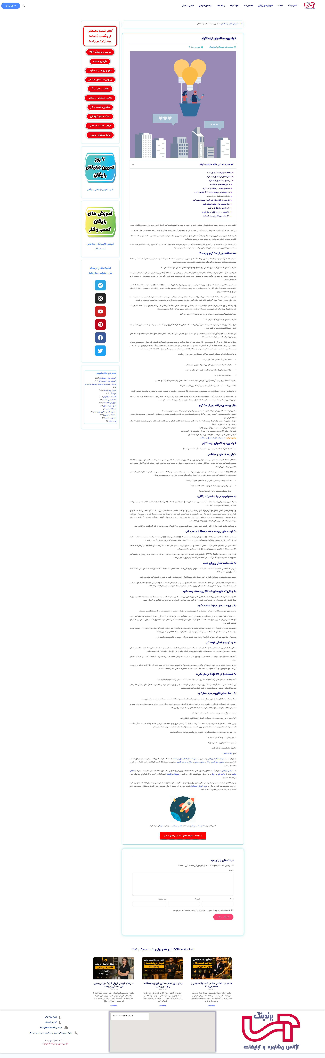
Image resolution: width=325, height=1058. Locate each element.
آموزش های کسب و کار (107, 381)
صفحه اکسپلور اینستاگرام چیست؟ (219, 172)
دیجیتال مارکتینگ (173, 774)
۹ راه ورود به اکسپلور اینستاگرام (220, 180)
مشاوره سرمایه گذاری (184, 762)
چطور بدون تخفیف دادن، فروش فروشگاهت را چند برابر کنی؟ (162, 985)
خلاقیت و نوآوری (109, 396)
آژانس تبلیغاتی (227, 770)
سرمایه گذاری (111, 408)
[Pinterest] (100, 324)
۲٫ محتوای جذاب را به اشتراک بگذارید (216, 188)
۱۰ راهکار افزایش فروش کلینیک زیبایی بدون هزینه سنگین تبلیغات (113, 985)
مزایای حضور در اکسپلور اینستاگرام (219, 176)
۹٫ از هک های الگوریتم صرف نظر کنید (216, 216)
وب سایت (112, 421)
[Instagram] (100, 298)
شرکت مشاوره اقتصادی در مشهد (184, 758)
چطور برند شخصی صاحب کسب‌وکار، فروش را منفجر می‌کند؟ (211, 985)
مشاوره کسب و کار (198, 825)
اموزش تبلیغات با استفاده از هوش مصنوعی (100, 384)
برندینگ (113, 393)
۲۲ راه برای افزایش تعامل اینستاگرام (212, 438)
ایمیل (197, 899)
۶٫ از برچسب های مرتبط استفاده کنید (216, 204)
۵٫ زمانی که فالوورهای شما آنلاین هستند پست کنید (211, 200)
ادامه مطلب (211, 1005)
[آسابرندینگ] (309, 5)
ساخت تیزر (221, 774)
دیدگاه (230, 870)
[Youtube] (100, 311)
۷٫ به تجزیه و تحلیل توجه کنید (219, 208)
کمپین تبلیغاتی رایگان (97, 190)
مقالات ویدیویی (110, 415)
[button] (133, 164)
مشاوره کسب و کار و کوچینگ (105, 411)
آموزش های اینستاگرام (229, 23)
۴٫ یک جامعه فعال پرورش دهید (218, 196)
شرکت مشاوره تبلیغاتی (216, 758)
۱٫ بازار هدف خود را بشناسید (220, 184)
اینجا (160, 825)
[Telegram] (100, 285)
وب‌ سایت (162, 899)
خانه (240, 23)
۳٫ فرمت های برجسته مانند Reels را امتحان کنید (212, 192)
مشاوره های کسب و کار (216, 762)
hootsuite (227, 753)
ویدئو (213, 774)
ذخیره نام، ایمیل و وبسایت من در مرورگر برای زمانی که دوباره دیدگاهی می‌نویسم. (201, 910)
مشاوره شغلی (199, 762)
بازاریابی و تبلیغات (109, 390)
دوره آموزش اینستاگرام (198, 786)
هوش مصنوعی (110, 418)
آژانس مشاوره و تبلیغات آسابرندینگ (55, 1043)
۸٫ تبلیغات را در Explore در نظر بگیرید (216, 212)
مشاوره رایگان (11, 5)
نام (231, 899)
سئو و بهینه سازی (109, 405)
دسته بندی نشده (109, 399)
